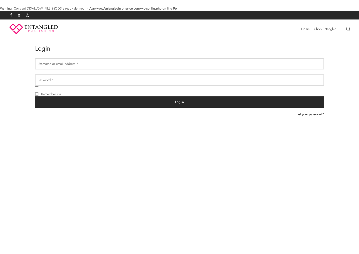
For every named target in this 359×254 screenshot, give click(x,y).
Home (305, 29)
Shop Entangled (325, 29)
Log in (179, 102)
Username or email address (59, 63)
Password (47, 79)
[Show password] (36, 86)
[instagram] (27, 15)
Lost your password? (309, 114)
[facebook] (11, 15)
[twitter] (19, 15)
